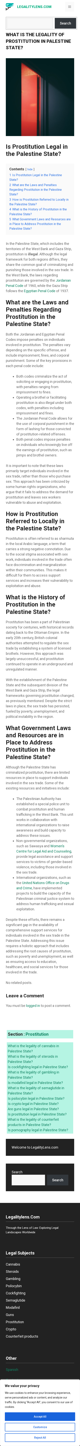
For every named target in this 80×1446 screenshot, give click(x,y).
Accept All (40, 1416)
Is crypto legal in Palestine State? (33, 1104)
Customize (40, 1427)
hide (30, 169)
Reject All (40, 1437)
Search (65, 23)
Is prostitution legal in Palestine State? (37, 1114)
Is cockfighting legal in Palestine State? (38, 1067)
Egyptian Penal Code (39, 291)
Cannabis (13, 1264)
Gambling (13, 1279)
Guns (10, 1315)
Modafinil (13, 1307)
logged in (33, 1006)
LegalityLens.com (34, 7)
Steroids (12, 1271)
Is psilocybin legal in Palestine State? (36, 1098)
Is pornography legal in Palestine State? (38, 1130)
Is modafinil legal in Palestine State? (35, 1083)
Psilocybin (14, 1286)
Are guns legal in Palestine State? (33, 1109)
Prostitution (37, 1034)
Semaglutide (15, 1300)
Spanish (12, 1370)
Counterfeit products (22, 1336)
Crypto (11, 1329)
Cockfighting (15, 1293)
